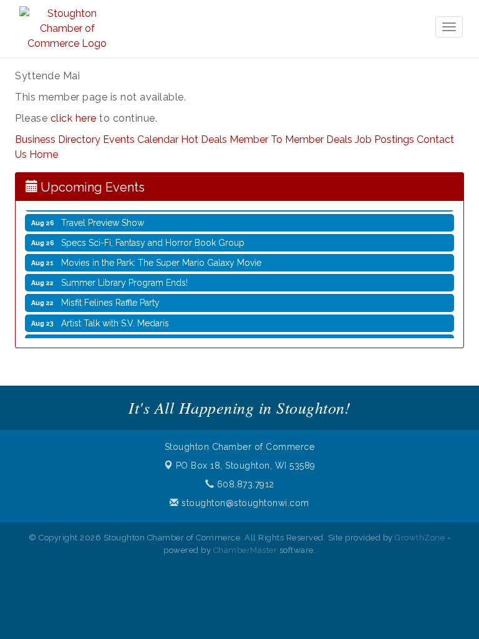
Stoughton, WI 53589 (246, 466)
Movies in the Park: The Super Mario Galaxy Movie (161, 258)
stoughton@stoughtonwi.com (244, 503)
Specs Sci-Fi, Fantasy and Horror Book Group (152, 238)
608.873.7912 (244, 484)
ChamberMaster (245, 550)
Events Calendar (140, 139)
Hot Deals (204, 139)
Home (43, 154)
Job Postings (384, 139)
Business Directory (57, 139)
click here (74, 118)
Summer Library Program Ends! (124, 278)
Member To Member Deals (291, 139)
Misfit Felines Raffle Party (110, 298)
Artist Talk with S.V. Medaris (115, 319)
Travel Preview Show (102, 218)
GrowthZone (420, 537)
